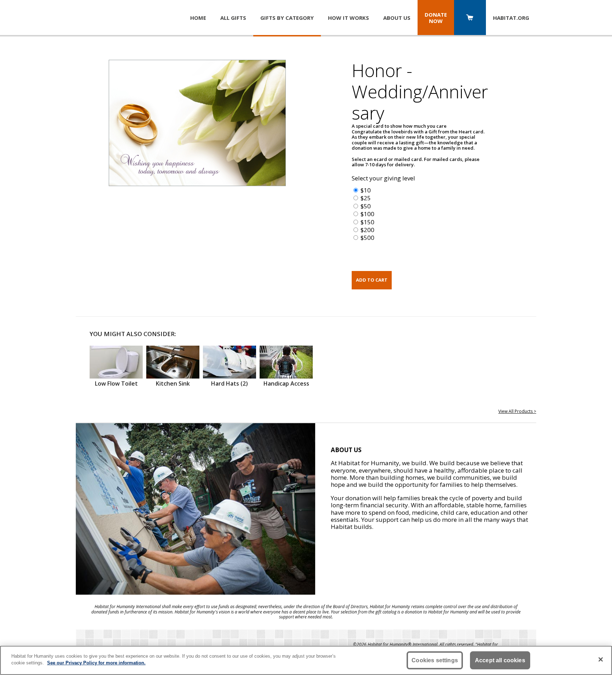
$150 (367, 222)
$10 (366, 190)
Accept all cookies (500, 660)
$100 (367, 214)
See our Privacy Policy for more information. (96, 662)
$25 (366, 198)
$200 (367, 230)
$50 (366, 206)
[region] (306, 660)
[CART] (470, 18)
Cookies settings (435, 660)
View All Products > (517, 411)
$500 (367, 237)
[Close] (600, 659)
